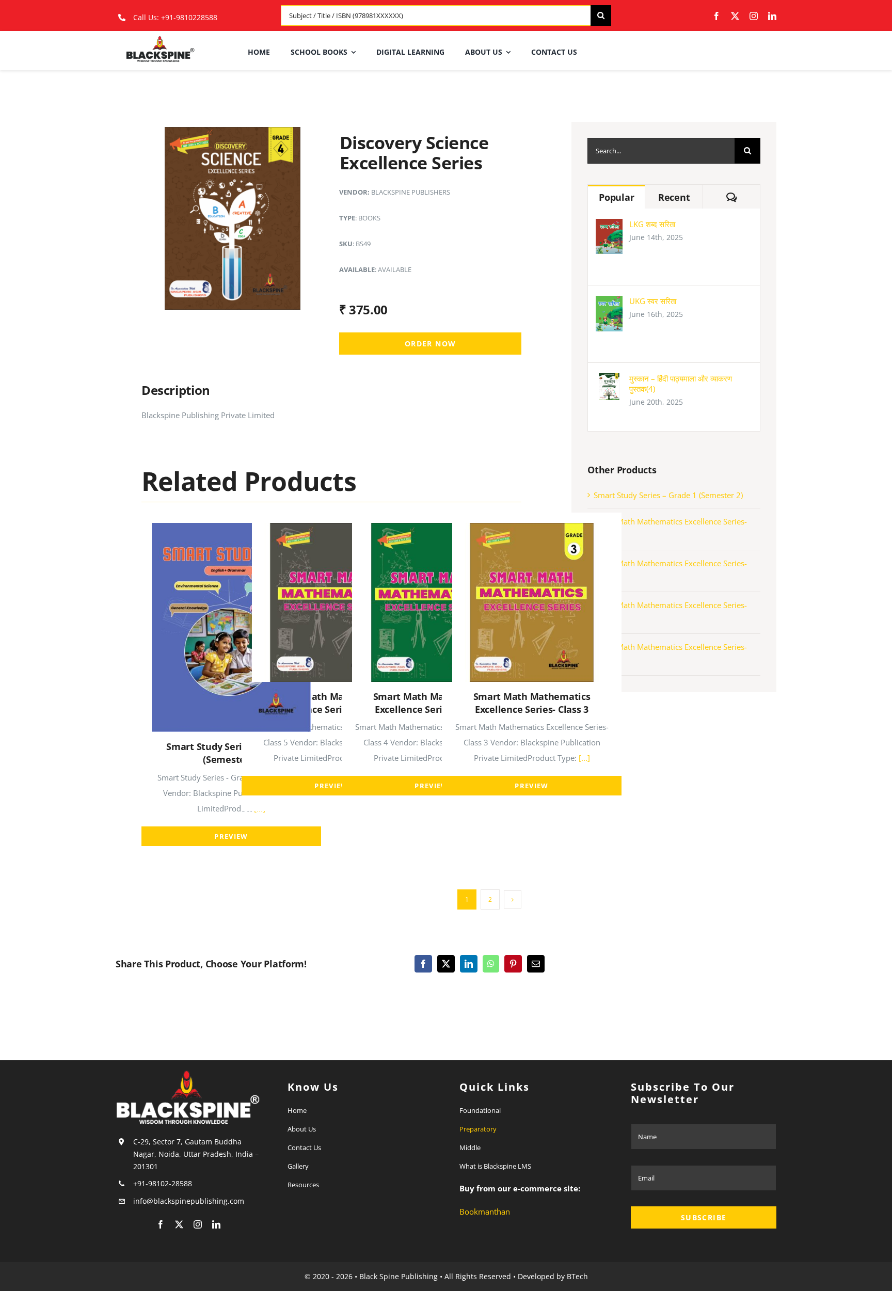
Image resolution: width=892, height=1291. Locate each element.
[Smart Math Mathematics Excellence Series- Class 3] (531, 530)
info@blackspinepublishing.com (189, 1201)
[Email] (535, 963)
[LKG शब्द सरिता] (609, 226)
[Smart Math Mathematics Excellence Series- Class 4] (431, 530)
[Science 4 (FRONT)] (232, 130)
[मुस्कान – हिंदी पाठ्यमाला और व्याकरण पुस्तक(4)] (609, 381)
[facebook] (716, 16)
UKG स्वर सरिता (652, 301)
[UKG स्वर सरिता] (609, 303)
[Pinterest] (513, 963)
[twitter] (735, 16)
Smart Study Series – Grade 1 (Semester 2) (668, 495)
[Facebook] (423, 963)
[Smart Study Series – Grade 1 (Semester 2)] (231, 530)
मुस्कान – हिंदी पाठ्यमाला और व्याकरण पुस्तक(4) (680, 383)
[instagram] (754, 16)
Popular (616, 197)
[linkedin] (772, 16)
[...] (583, 758)
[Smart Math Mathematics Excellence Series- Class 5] (331, 530)
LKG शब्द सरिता (652, 224)
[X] (446, 963)
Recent (674, 197)
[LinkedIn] (468, 963)
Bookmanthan (484, 1211)
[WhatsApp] (491, 963)
